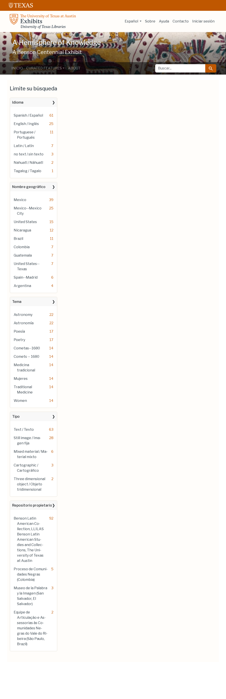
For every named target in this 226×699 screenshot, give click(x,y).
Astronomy (23, 315)
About (74, 68)
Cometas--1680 (27, 348)
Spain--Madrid (26, 277)
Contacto (181, 21)
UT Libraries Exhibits (43, 21)
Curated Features (44, 68)
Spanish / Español (28, 115)
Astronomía (24, 323)
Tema (16, 302)
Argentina (22, 286)
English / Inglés (26, 124)
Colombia (22, 247)
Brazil (18, 239)
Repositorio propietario (32, 505)
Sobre (150, 21)
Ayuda (164, 21)
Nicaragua (22, 230)
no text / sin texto (28, 154)
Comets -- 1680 (26, 356)
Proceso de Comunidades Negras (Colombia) (31, 574)
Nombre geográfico (28, 187)
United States (25, 222)
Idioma (17, 102)
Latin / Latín (24, 146)
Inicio (17, 68)
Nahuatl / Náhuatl (28, 162)
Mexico (20, 200)
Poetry (19, 340)
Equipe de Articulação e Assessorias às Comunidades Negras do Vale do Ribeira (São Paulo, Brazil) (30, 628)
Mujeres (21, 379)
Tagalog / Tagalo (27, 171)
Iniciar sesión (203, 21)
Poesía (19, 331)
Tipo (16, 416)
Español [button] (132, 21)
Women (20, 401)
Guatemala (23, 255)
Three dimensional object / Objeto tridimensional (29, 484)
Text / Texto (24, 429)
